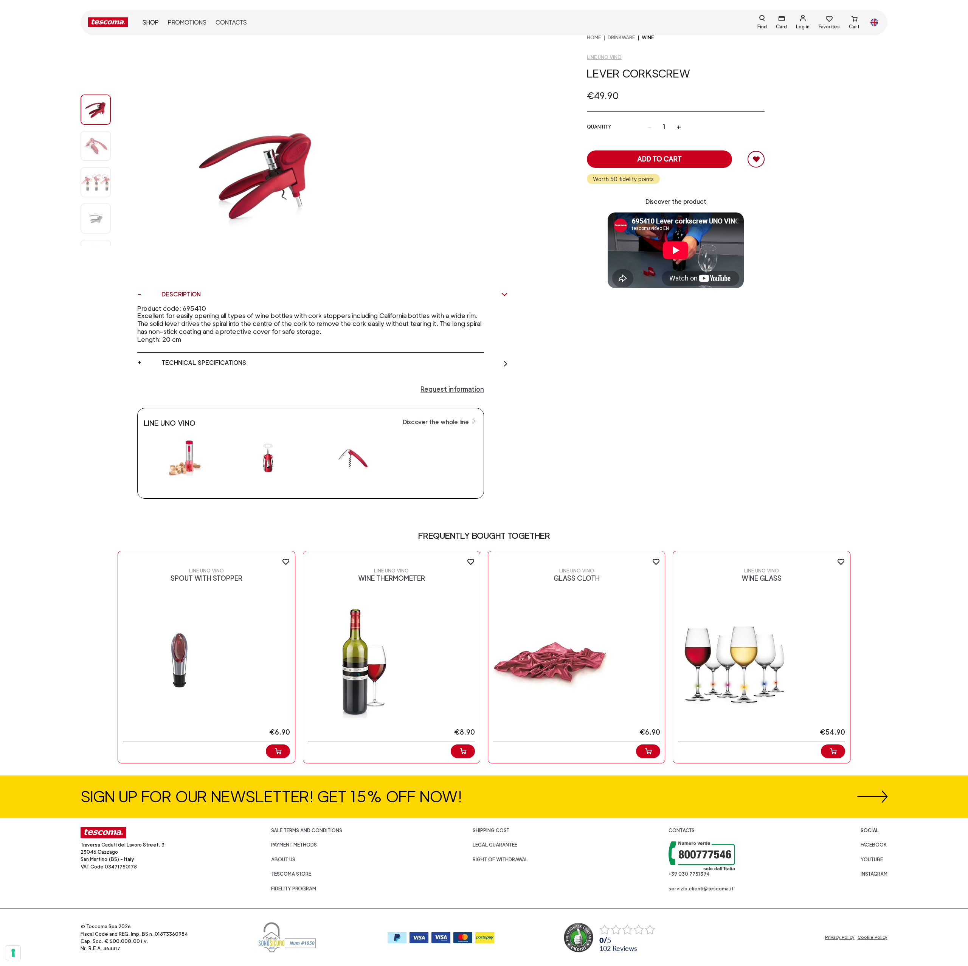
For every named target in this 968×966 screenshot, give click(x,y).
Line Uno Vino (604, 57)
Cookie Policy (872, 937)
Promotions (187, 22)
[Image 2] (103, 182)
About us (283, 859)
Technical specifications (203, 362)
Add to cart (659, 159)
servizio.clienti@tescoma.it (701, 889)
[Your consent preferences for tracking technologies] (13, 953)
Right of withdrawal (500, 859)
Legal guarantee (495, 845)
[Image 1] (103, 146)
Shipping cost (491, 830)
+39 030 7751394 (689, 874)
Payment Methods (294, 845)
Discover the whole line (436, 422)
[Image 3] (103, 218)
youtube (872, 859)
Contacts (231, 22)
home (594, 37)
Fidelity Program (293, 889)
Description (181, 294)
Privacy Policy (840, 937)
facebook (874, 845)
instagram (874, 874)
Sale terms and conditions (306, 830)
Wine (648, 37)
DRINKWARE (621, 37)
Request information (452, 389)
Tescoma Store (291, 874)
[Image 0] (103, 110)
